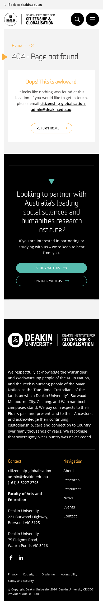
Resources (72, 488)
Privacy (13, 574)
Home (17, 45)
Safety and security (21, 581)
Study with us (48, 268)
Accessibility (69, 574)
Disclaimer (49, 574)
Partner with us (48, 281)
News (68, 497)
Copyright (29, 574)
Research (71, 479)
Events (69, 507)
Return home (48, 128)
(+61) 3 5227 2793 (23, 482)
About (68, 470)
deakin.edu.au (31, 4)
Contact (70, 515)
